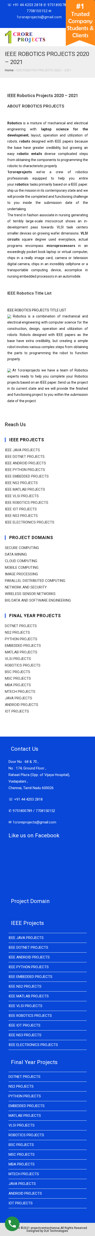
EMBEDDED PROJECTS (23, 645)
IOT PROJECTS (17, 711)
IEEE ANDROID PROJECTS (25, 463)
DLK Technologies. (56, 1231)
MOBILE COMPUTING (21, 567)
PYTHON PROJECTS (21, 639)
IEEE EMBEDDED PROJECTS (27, 476)
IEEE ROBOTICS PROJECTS (26, 502)
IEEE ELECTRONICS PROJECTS (29, 522)
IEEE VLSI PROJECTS (22, 496)
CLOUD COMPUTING (21, 561)
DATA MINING (16, 554)
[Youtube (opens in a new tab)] (47, 22)
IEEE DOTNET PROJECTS (25, 456)
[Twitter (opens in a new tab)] (31, 22)
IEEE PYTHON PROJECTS (25, 470)
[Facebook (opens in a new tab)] (35, 22)
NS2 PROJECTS (17, 632)
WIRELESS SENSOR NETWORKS (30, 594)
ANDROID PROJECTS (21, 705)
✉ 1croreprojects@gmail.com (32, 822)
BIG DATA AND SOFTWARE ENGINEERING (38, 600)
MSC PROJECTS (18, 678)
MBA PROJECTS (18, 685)
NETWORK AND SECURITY (26, 587)
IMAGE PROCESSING (21, 574)
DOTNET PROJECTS (21, 626)
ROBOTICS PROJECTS (22, 665)
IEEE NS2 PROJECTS (21, 483)
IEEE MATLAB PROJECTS (25, 489)
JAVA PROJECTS (18, 698)
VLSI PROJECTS (18, 659)
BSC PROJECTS (17, 672)
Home (9, 70)
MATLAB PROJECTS (21, 652)
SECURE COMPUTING (22, 548)
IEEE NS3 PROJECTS (21, 516)
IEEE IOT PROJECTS (21, 509)
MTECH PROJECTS (20, 691)
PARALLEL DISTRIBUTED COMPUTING (35, 580)
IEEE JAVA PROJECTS (22, 450)
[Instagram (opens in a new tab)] (41, 22)
